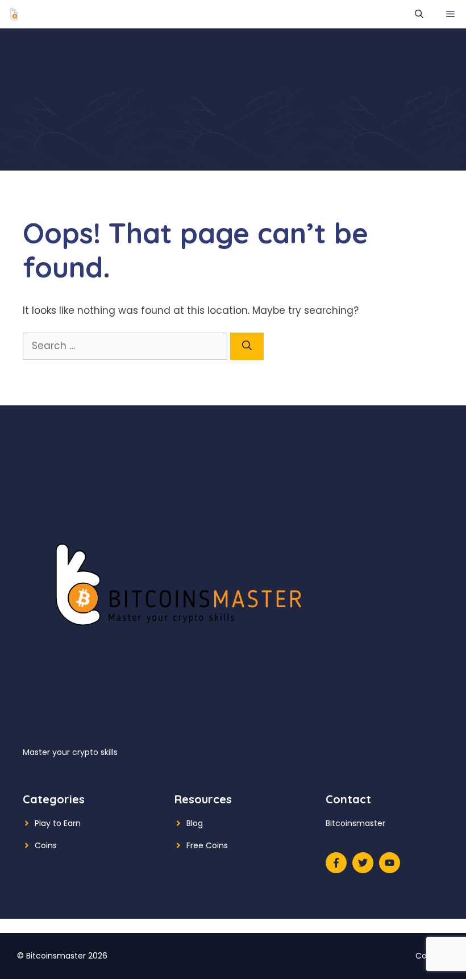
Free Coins (207, 845)
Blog (194, 823)
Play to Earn (58, 823)
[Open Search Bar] (419, 14)
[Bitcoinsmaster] (14, 14)
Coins (46, 845)
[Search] (247, 346)
